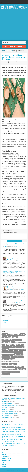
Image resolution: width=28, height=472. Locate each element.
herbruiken (17, 342)
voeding (4, 326)
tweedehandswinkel (5, 369)
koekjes (22, 347)
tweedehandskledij (18, 366)
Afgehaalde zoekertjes (6, 458)
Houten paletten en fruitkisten (8, 411)
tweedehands (9, 364)
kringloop (11, 349)
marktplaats (22, 349)
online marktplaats (5, 354)
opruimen (11, 354)
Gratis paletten (5, 401)
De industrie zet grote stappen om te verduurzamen (12, 427)
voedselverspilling (14, 372)
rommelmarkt (14, 357)
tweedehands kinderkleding (7, 366)
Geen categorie (10, 50)
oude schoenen (6, 357)
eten (9, 337)
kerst (7, 344)
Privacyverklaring (5, 456)
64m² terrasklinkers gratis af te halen (9, 405)
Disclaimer (4, 466)
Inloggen (8, 2)
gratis (15, 337)
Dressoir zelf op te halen (7, 417)
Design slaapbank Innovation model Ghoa (10, 413)
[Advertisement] (14, 26)
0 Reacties (18, 246)
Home (3, 452)
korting (5, 349)
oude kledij (19, 354)
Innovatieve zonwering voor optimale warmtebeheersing (13, 429)
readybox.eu (7, 226)
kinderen (12, 344)
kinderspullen (15, 347)
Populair (4, 240)
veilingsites (12, 369)
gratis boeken (17, 340)
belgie (23, 334)
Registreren (3, 2)
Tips (4, 324)
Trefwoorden (18, 240)
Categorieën (4, 454)
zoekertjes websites (5, 374)
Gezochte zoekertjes (6, 460)
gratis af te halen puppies (7, 403)
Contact (3, 462)
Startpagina (3, 50)
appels (17, 334)
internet (3, 344)
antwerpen (11, 334)
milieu (3, 352)
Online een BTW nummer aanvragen (9, 445)
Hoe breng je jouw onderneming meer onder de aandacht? (13, 443)
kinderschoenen (6, 347)
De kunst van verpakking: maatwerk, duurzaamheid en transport (13, 57)
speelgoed (4, 359)
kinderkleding (19, 344)
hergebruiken (23, 342)
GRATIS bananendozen (6, 415)
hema (12, 342)
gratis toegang (6, 342)
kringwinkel (16, 349)
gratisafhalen (7, 340)
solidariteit (22, 357)
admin (5, 62)
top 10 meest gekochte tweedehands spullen (10, 361)
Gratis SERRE (4, 409)
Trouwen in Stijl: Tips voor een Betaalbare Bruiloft (12, 439)
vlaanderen (20, 369)
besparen (4, 337)
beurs (4, 318)
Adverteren (4, 464)
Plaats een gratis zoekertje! (14, 47)
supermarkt (12, 359)
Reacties (10, 240)
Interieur (5, 322)
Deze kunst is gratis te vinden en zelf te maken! (11, 434)
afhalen (4, 334)
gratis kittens (4, 407)
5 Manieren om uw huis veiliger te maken (10, 441)
